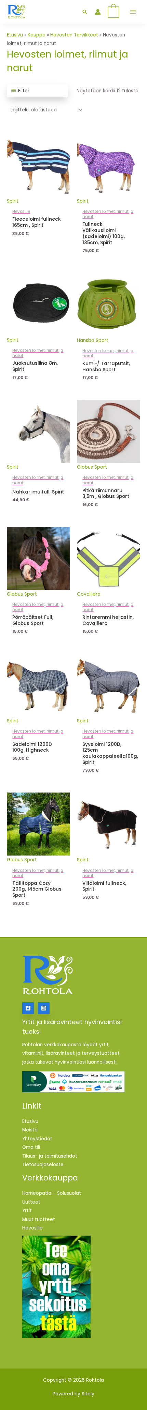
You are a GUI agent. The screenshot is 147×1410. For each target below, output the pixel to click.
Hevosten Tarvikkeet (74, 35)
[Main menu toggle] (132, 11)
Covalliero (89, 594)
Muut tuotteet (38, 1219)
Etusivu (15, 35)
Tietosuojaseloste (43, 1164)
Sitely (88, 1394)
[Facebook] (28, 1008)
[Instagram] (44, 1008)
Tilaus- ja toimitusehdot (49, 1156)
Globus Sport (92, 467)
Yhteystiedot (37, 1138)
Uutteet (31, 1202)
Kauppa (36, 35)
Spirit (12, 201)
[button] (85, 12)
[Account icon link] (98, 12)
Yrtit (27, 1210)
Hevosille (32, 1228)
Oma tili (31, 1147)
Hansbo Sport (92, 340)
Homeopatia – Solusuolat (51, 1193)
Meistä (30, 1130)
